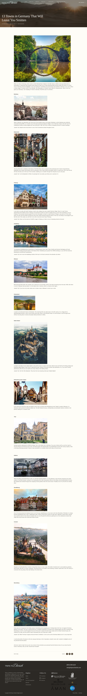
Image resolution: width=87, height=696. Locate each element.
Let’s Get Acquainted (39, 3)
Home (26, 1)
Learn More (50, 1)
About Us (31, 1)
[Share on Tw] (70, 654)
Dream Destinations (61, 1)
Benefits (37, 1)
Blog (55, 3)
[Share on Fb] (67, 654)
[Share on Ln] (72, 654)
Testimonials (49, 3)
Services (43, 1)
